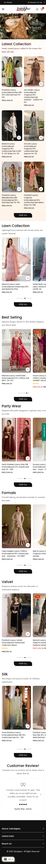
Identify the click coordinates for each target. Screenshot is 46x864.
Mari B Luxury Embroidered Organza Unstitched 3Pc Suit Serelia (15, 553)
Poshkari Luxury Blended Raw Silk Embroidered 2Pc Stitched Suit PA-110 (11, 199)
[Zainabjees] (23, 9)
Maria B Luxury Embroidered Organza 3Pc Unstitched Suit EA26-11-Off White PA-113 (12, 149)
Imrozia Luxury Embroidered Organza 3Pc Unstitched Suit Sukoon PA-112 (31, 149)
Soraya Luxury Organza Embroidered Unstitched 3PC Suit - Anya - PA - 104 (15, 467)
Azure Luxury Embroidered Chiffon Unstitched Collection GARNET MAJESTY (15, 378)
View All (23, 304)
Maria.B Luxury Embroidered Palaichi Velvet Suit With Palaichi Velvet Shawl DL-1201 (15, 642)
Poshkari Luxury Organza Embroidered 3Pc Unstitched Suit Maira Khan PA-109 (34, 200)
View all (23, 571)
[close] (44, 2)
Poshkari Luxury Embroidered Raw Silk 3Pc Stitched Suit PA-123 (12, 94)
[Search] (37, 9)
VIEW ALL (23, 215)
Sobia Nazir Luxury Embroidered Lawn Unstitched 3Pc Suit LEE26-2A (16, 286)
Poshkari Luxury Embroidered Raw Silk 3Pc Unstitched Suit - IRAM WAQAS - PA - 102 (15, 735)
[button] (17, 298)
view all (23, 755)
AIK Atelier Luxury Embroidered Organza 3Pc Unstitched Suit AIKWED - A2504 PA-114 (33, 96)
